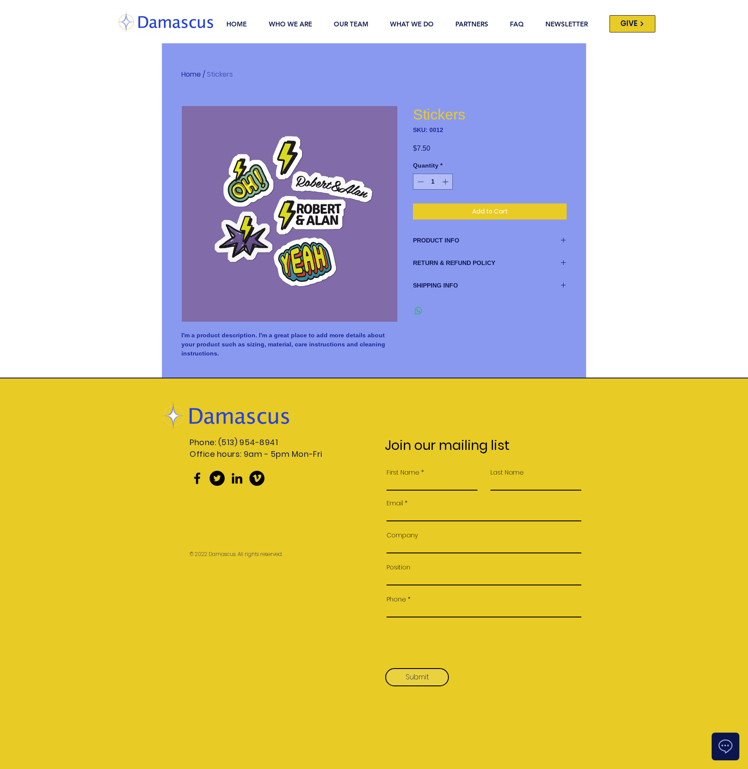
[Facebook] (197, 478)
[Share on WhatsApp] (418, 311)
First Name (403, 472)
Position (398, 567)
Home (191, 74)
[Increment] (446, 181)
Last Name (507, 472)
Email (395, 503)
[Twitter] (217, 478)
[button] (417, 24)
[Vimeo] (256, 478)
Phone (396, 599)
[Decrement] (419, 181)
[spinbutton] (433, 181)
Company (402, 535)
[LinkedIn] (237, 478)
